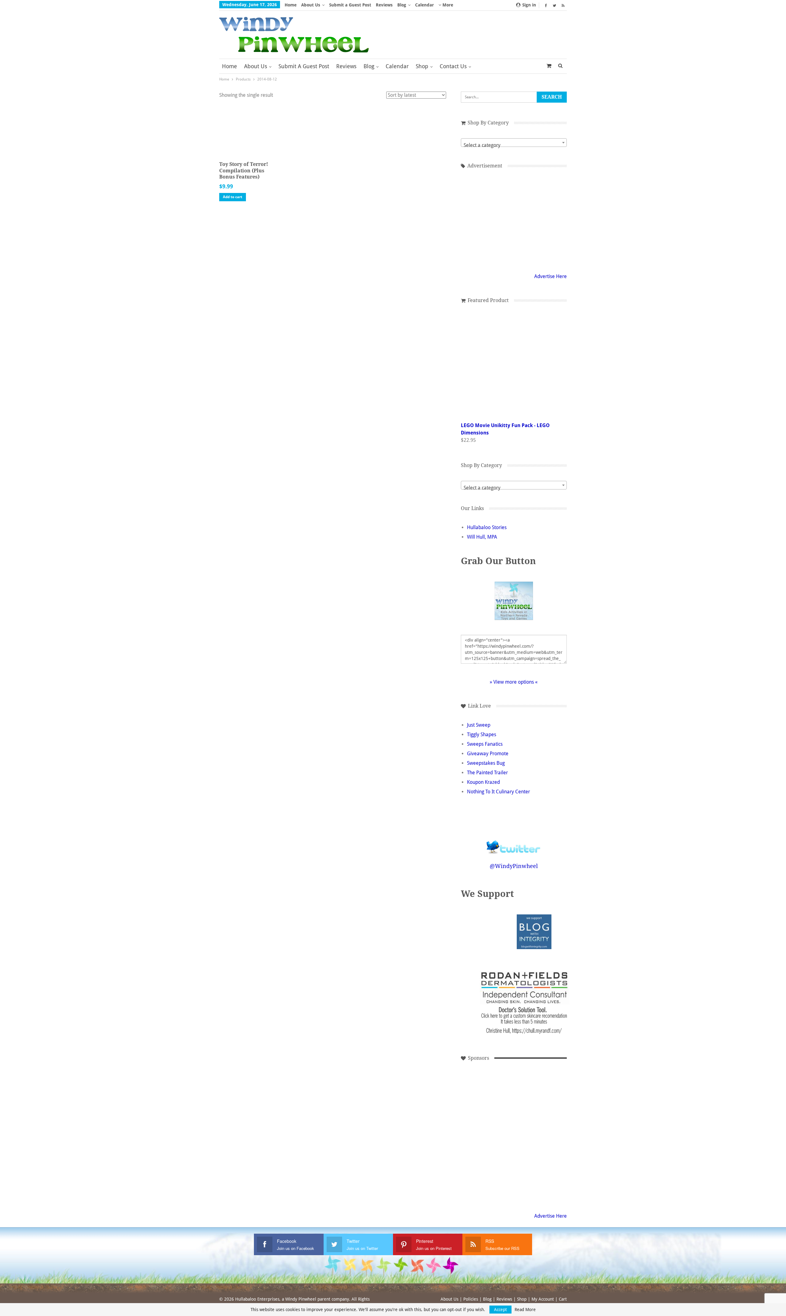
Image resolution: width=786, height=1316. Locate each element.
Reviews (384, 4)
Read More (525, 1309)
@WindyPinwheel (514, 866)
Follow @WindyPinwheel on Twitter (513, 843)
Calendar (424, 4)
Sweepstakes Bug (486, 763)
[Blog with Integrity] (534, 931)
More (447, 4)
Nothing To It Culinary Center (498, 792)
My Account (542, 1299)
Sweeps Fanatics (485, 744)
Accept (500, 1309)
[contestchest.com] (484, 1177)
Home (291, 4)
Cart (563, 1299)
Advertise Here (550, 276)
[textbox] (513, 145)
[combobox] (514, 142)
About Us (310, 4)
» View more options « (514, 682)
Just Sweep (478, 725)
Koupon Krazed (483, 782)
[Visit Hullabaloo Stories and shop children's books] (484, 1094)
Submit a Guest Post (350, 4)
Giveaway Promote (487, 753)
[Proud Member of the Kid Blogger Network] (497, 931)
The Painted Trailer (487, 773)
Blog (401, 4)
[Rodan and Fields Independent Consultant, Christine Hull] (484, 1135)
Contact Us (453, 66)
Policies (470, 1299)
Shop (422, 66)
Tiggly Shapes (481, 734)
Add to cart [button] (232, 197)
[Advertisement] (514, 219)
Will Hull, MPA (482, 537)
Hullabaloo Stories (487, 527)
